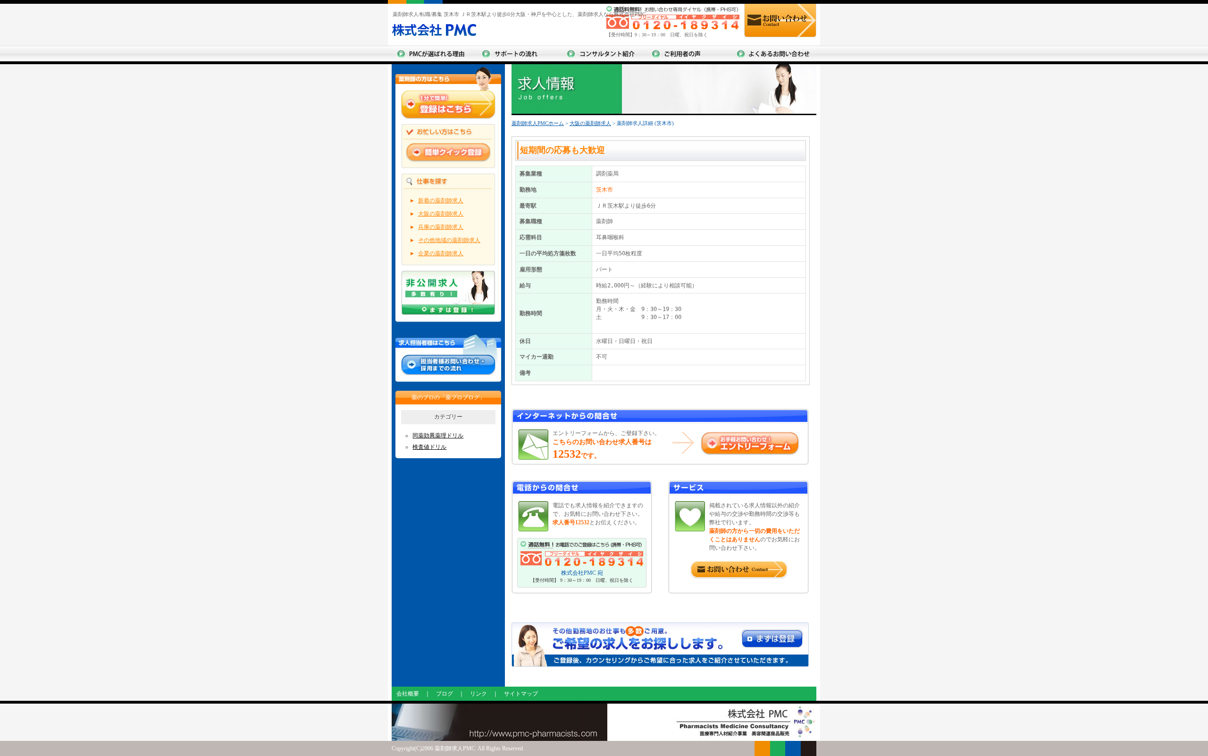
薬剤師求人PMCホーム (538, 123)
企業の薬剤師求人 (440, 253)
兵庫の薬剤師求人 (440, 227)
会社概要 (407, 693)
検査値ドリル (429, 447)
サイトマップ (521, 693)
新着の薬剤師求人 (440, 200)
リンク (478, 693)
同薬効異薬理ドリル (437, 435)
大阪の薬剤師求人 (440, 213)
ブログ (444, 693)
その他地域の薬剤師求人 (449, 240)
